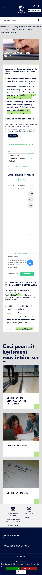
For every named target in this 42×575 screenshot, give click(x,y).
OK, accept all (14, 568)
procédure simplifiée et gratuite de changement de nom (21, 96)
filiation (14, 81)
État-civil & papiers (9, 30)
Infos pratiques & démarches (19, 27)
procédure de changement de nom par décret (19, 111)
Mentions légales (21, 562)
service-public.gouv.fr (24, 328)
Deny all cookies (30, 568)
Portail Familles (34, 10)
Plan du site (21, 556)
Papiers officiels (25, 30)
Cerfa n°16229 (16, 295)
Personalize (21, 572)
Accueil (3, 27)
